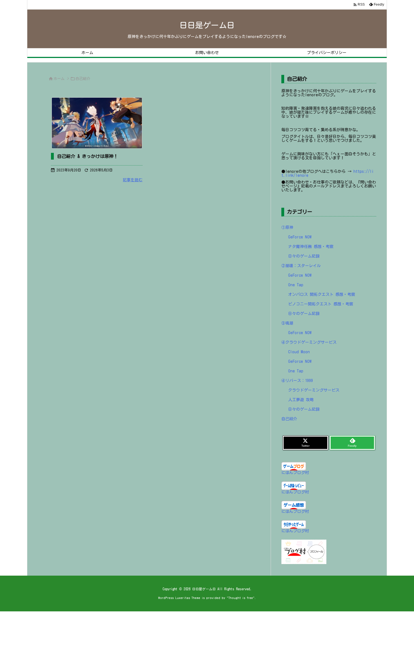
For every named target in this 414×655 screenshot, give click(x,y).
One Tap (295, 285)
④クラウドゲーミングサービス (309, 342)
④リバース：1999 (297, 381)
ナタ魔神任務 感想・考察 (310, 247)
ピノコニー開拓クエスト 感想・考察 (320, 304)
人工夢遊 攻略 (301, 400)
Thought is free (240, 597)
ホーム (59, 79)
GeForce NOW (299, 237)
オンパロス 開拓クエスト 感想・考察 (321, 294)
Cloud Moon (299, 352)
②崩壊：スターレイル (301, 266)
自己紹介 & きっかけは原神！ (87, 156)
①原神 (287, 227)
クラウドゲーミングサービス (313, 390)
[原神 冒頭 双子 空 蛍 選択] (97, 123)
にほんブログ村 (295, 473)
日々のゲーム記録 (304, 256)
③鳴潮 (287, 323)
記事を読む (133, 180)
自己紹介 (289, 419)
